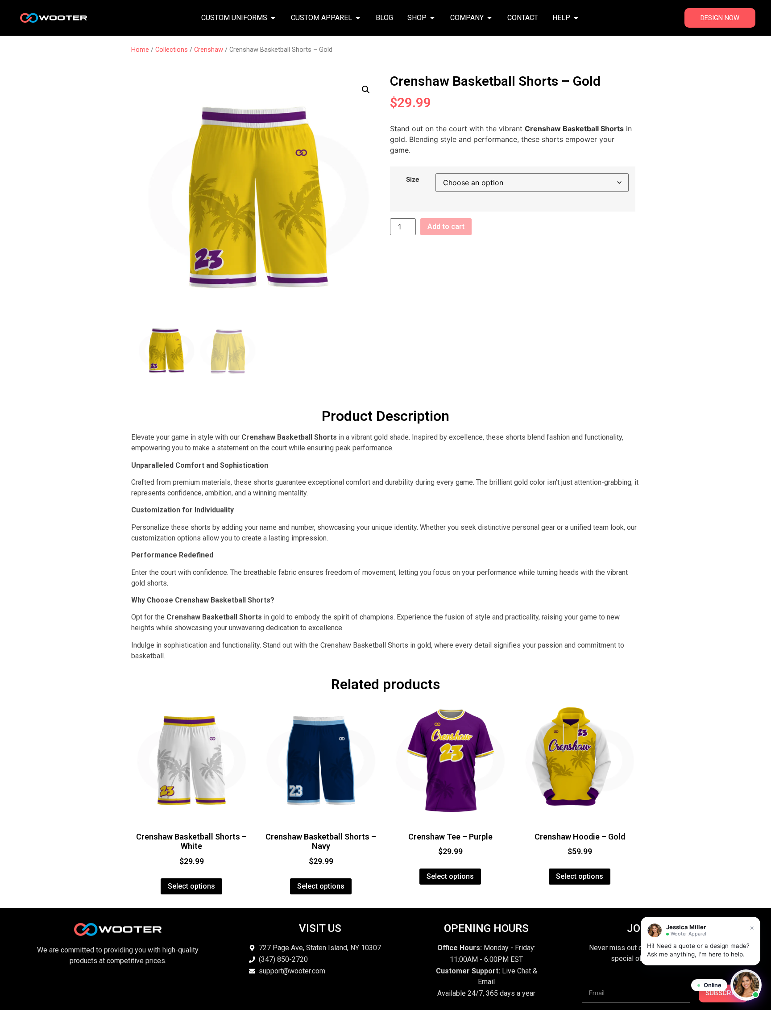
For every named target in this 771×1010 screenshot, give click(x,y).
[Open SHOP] (432, 17)
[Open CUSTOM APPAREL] (357, 17)
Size (412, 179)
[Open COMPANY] (489, 17)
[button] (366, 90)
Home (140, 50)
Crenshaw (208, 50)
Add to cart (445, 226)
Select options (191, 886)
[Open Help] (576, 17)
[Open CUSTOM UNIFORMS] (273, 17)
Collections (171, 50)
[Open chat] (746, 985)
